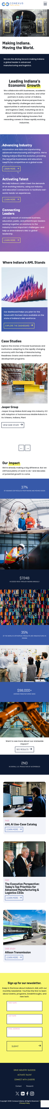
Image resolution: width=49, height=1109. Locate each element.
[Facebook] (27, 1093)
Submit (15, 1047)
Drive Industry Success (24, 1070)
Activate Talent (24, 1075)
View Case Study (11, 425)
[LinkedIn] (23, 1093)
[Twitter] (17, 1093)
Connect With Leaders (24, 1080)
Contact (19, 1086)
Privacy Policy (25, 1103)
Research (29, 1086)
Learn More (9, 169)
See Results (22, 750)
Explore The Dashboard (17, 326)
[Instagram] (32, 1093)
